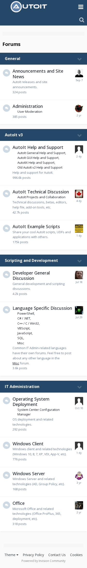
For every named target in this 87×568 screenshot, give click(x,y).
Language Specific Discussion (42, 308)
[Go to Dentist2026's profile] (79, 149)
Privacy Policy (33, 554)
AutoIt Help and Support (38, 147)
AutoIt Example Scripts (36, 226)
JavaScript (24, 333)
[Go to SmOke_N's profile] (79, 228)
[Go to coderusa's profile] (79, 275)
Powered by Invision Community (43, 561)
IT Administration (22, 386)
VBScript (23, 328)
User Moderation (29, 111)
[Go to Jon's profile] (79, 73)
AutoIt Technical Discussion (41, 192)
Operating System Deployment (31, 401)
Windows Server (29, 473)
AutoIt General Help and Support (41, 153)
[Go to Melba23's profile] (79, 108)
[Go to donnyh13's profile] (79, 194)
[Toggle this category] (79, 59)
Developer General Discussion (31, 275)
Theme (10, 554)
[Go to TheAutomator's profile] (79, 310)
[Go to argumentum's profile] (79, 476)
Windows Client (28, 444)
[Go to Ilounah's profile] (79, 505)
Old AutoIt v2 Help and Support (39, 167)
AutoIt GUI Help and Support (37, 157)
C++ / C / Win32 (28, 323)
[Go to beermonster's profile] (79, 401)
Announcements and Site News (38, 73)
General (12, 58)
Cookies (76, 554)
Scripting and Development (31, 260)
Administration (28, 106)
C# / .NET (23, 318)
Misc (20, 343)
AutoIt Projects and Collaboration (41, 197)
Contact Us (57, 554)
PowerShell (25, 313)
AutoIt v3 (14, 135)
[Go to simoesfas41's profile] (79, 446)
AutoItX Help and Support (35, 162)
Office (19, 503)
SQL (20, 338)
